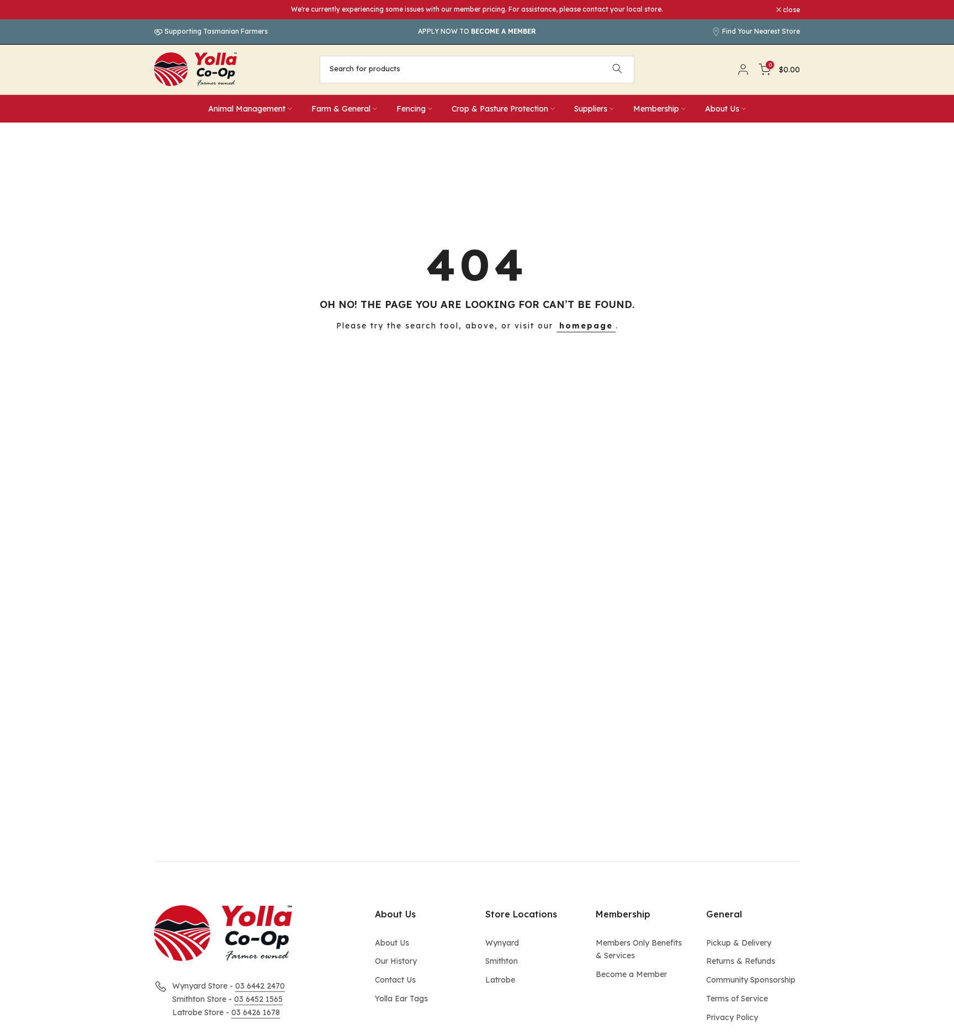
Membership (656, 109)
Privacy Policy (732, 1017)
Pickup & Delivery (738, 943)
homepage (586, 326)
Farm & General (340, 109)
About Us (722, 109)
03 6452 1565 (258, 999)
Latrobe (500, 980)
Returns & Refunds (740, 961)
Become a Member (631, 974)
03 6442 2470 (260, 986)
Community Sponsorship (751, 980)
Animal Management (246, 109)
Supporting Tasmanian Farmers (215, 31)
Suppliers (590, 109)
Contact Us (395, 980)
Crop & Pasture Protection (500, 109)
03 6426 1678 (255, 1012)
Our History (396, 961)
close (168, 10)
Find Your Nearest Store (761, 31)
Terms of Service (737, 999)
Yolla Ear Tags (401, 999)
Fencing (411, 109)
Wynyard (502, 943)
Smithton (501, 961)
